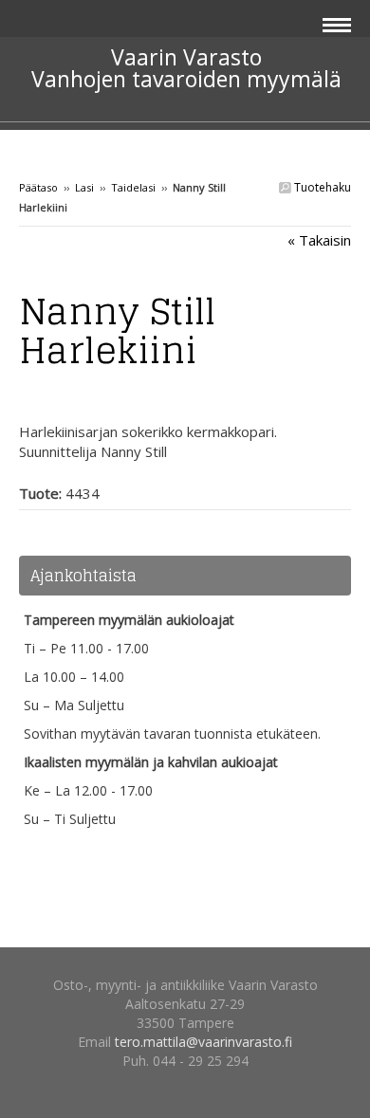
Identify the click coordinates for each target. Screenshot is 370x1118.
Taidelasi (133, 187)
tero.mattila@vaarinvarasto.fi (203, 1042)
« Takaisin (319, 239)
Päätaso (38, 187)
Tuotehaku (321, 187)
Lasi (84, 187)
